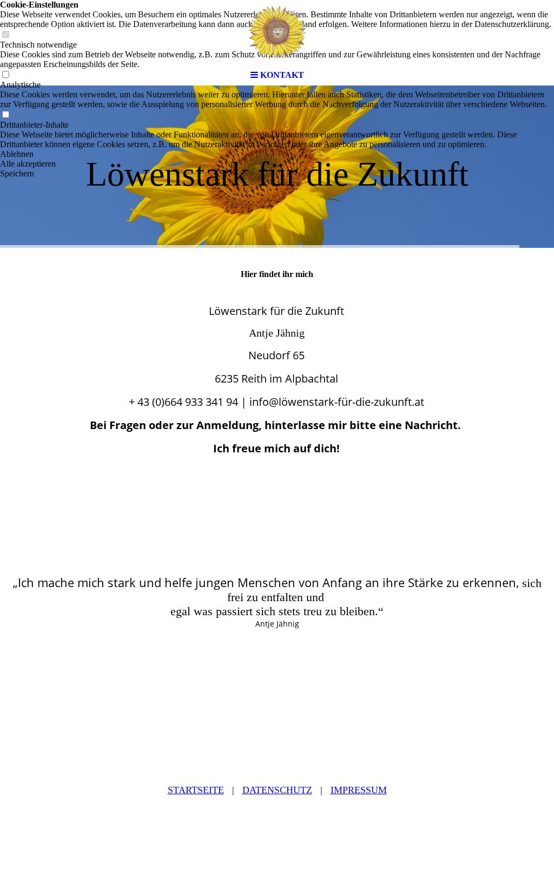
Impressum (359, 790)
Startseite (196, 790)
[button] (277, 154)
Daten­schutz (277, 790)
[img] (277, 32)
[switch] (5, 115)
